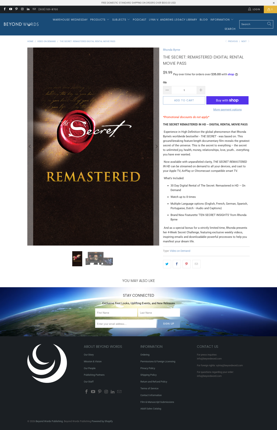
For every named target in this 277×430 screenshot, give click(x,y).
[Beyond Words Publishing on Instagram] (22, 9)
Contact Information (151, 395)
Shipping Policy (148, 374)
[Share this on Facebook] (177, 264)
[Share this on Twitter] (167, 264)
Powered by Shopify (102, 421)
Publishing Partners (94, 374)
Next (244, 41)
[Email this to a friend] (196, 264)
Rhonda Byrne (171, 49)
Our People (90, 368)
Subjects (119, 20)
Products (98, 20)
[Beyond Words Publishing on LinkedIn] (28, 9)
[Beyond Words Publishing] (21, 24)
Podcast (139, 20)
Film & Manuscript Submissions (157, 402)
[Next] (156, 147)
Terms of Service (149, 388)
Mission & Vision (93, 361)
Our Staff (89, 381)
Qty (165, 82)
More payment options (227, 109)
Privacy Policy (147, 368)
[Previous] (30, 147)
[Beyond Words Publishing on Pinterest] (16, 9)
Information (220, 20)
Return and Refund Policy (153, 381)
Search (230, 29)
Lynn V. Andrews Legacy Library (173, 20)
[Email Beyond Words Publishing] (33, 9)
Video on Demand (180, 250)
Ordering (144, 354)
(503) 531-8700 (48, 9)
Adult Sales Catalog (150, 408)
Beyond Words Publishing (49, 421)
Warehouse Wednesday (70, 20)
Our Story (89, 354)
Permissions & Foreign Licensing (157, 361)
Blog (204, 20)
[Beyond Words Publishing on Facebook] (4, 9)
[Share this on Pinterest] (187, 264)
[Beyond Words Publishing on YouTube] (10, 9)
